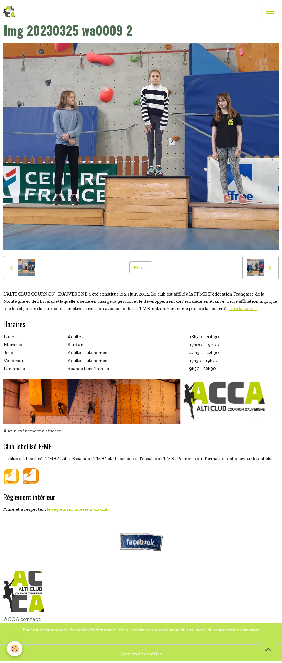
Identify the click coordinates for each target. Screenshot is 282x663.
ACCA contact (22, 619)
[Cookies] (14, 648)
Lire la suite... (243, 308)
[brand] (10, 11)
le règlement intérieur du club (77, 509)
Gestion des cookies (141, 654)
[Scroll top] (268, 649)
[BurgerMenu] (270, 11)
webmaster (248, 630)
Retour (141, 267)
